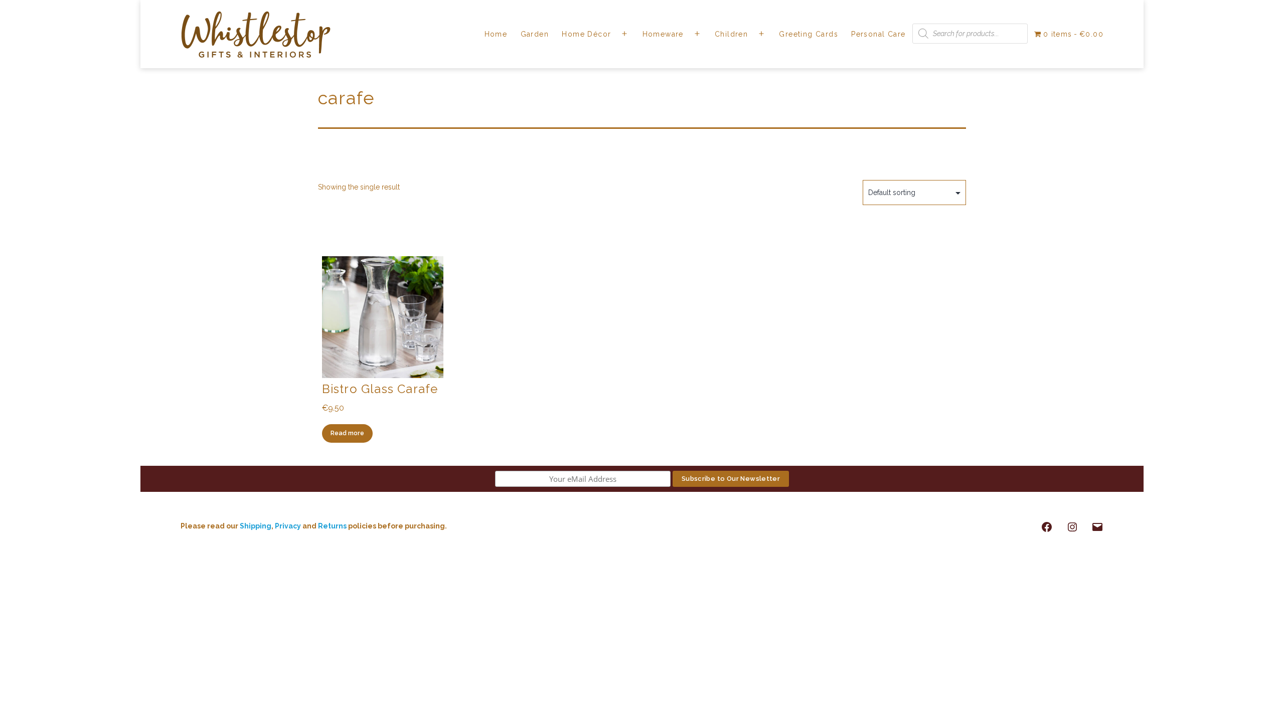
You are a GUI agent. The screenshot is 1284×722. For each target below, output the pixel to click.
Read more (347, 433)
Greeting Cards (808, 34)
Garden (535, 34)
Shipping (255, 526)
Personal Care (878, 34)
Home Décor (586, 34)
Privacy (288, 526)
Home (496, 34)
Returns (333, 526)
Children (731, 34)
